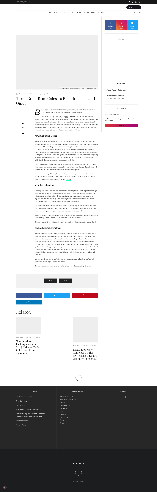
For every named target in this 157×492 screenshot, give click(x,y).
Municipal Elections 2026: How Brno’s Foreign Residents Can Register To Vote (125, 62)
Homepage (63, 408)
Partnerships (101, 12)
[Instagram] (136, 2)
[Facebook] (129, 2)
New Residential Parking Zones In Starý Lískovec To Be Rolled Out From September (33, 27)
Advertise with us (22, 421)
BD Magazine (33, 94)
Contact (62, 402)
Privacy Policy (21, 425)
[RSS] (135, 12)
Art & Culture (76, 12)
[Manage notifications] (4, 487)
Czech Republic (54, 12)
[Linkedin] (83, 463)
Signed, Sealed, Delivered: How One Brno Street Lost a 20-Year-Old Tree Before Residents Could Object (125, 72)
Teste (62, 423)
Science (86, 12)
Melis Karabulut (23, 94)
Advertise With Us (66, 396)
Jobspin (122, 90)
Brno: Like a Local (117, 436)
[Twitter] (132, 2)
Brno (65, 12)
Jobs (93, 12)
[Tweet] (23, 123)
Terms (62, 420)
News (31, 20)
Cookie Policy (65, 405)
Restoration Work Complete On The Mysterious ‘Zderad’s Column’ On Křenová (90, 27)
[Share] (23, 119)
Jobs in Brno (64, 411)
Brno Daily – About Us (68, 399)
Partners (63, 414)
